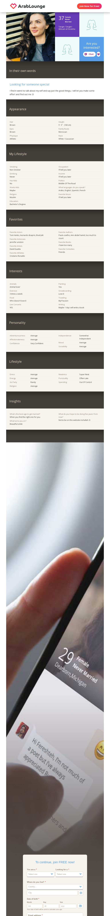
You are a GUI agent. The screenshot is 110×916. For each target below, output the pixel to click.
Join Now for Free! (89, 6)
